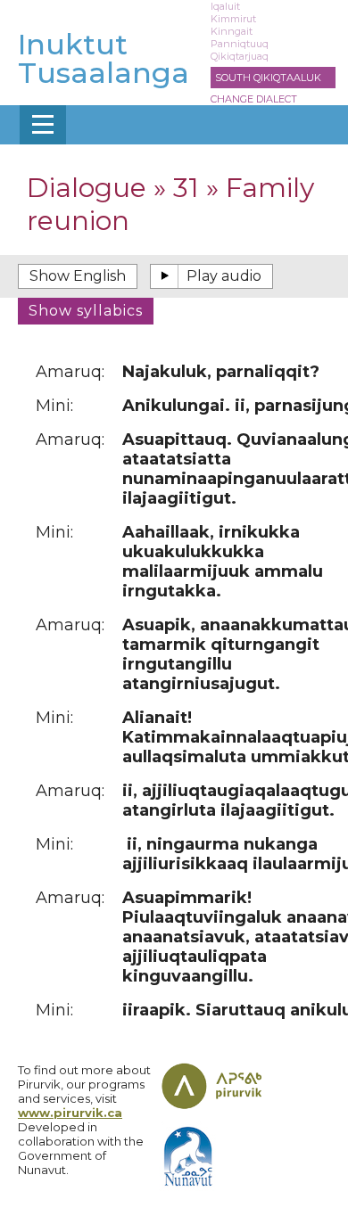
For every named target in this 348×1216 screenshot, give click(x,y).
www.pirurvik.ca (70, 1112)
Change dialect (254, 99)
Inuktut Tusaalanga (103, 58)
